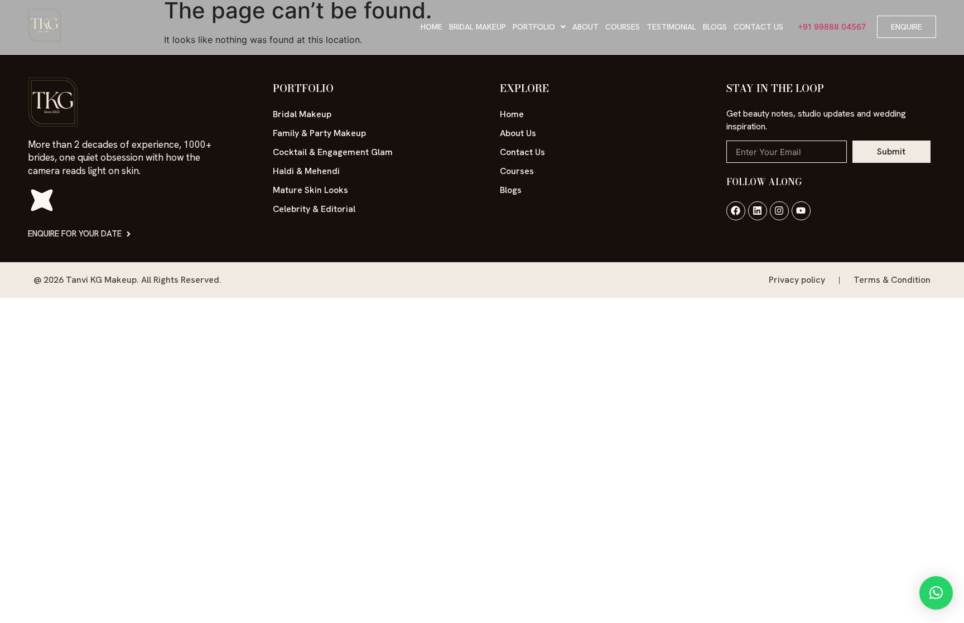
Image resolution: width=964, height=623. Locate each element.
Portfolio (534, 27)
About (585, 27)
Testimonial (671, 27)
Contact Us (758, 27)
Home (431, 27)
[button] (539, 26)
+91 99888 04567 (832, 26)
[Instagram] (779, 210)
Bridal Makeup (477, 27)
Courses (622, 27)
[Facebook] (735, 210)
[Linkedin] (757, 210)
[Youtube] (801, 210)
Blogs (715, 27)
